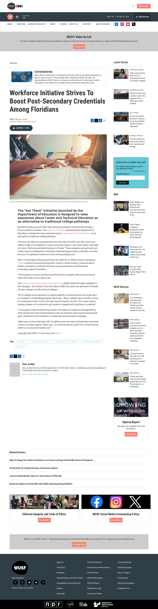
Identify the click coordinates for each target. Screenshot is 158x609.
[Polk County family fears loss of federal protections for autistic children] (121, 74)
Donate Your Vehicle (94, 594)
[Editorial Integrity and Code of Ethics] (44, 502)
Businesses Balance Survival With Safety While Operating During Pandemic (41, 484)
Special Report (131, 422)
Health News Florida (136, 70)
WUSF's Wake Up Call (79, 37)
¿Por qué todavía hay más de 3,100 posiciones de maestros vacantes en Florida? (137, 358)
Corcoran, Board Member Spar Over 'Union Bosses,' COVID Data (36, 476)
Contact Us (61, 567)
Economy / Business (136, 136)
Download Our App (124, 567)
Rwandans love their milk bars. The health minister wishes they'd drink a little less (138, 252)
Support (87, 24)
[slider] (20, 17)
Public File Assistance (95, 578)
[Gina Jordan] (15, 370)
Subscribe (79, 46)
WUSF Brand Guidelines (126, 583)
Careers (60, 588)
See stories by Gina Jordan (35, 374)
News (9, 24)
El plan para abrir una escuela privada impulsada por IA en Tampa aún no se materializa (138, 381)
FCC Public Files (92, 573)
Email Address (123, 174)
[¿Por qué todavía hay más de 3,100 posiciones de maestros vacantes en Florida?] (121, 354)
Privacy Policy (123, 578)
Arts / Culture (134, 113)
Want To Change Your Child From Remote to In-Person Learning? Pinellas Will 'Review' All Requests (51, 460)
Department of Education (40, 341)
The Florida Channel (94, 562)
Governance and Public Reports (98, 567)
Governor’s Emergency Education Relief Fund (42, 283)
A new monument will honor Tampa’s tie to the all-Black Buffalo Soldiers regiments (137, 121)
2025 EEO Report (93, 583)
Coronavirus (43, 72)
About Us (60, 562)
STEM (20, 263)
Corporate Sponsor (125, 562)
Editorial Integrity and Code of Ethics (44, 514)
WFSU (58, 333)
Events (63, 24)
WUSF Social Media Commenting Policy (116, 514)
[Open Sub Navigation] (14, 24)
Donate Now (79, 544)
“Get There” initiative (56, 230)
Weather (21, 24)
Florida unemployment (92, 341)
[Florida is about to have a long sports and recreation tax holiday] (121, 140)
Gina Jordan (22, 119)
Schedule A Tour (124, 588)
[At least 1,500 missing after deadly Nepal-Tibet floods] (121, 271)
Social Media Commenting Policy (69, 583)
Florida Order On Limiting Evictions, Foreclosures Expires (34, 468)
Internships (61, 594)
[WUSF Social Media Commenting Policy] (116, 502)
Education (13, 63)
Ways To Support (124, 573)
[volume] (17, 16)
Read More (131, 434)
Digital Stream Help (94, 588)
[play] (10, 17)
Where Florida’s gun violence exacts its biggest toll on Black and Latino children (138, 98)
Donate (144, 6)
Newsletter (61, 573)
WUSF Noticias (134, 294)
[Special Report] (131, 407)
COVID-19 (74, 341)
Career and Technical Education (76, 233)
